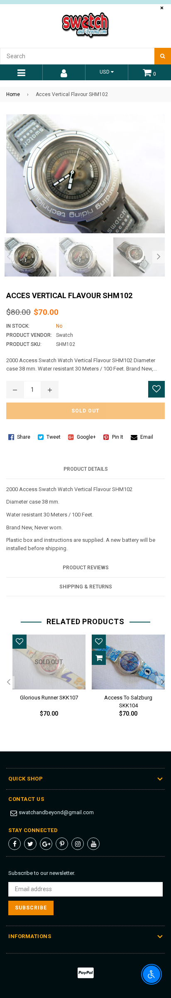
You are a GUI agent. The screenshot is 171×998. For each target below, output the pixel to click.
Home (13, 94)
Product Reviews (86, 568)
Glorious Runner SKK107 (49, 697)
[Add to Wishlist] (156, 389)
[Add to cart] (99, 658)
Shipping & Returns (85, 587)
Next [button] (158, 257)
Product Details (86, 469)
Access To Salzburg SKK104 (128, 700)
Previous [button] (8, 257)
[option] (28, 257)
